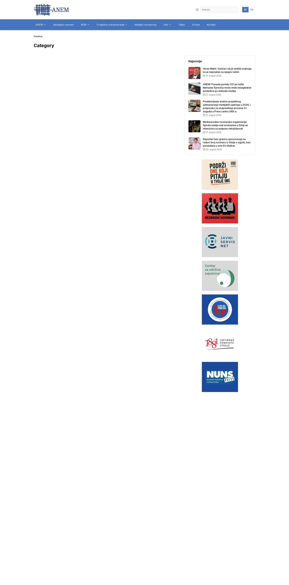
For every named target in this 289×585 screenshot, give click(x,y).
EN (251, 9)
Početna (38, 36)
